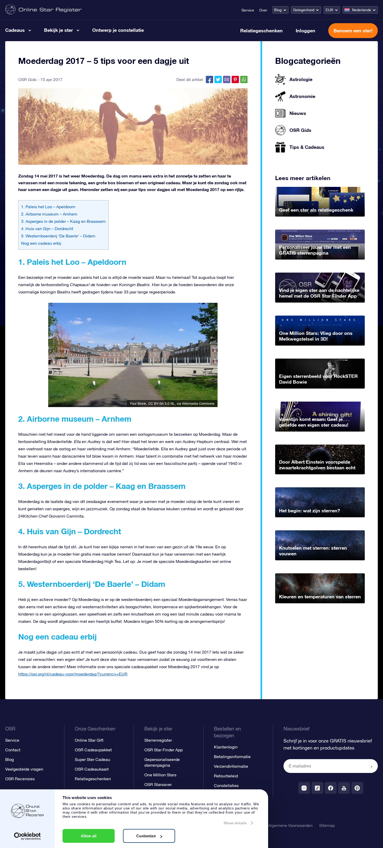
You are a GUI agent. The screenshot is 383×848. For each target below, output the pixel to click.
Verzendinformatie (231, 766)
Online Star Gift (89, 740)
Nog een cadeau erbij (41, 243)
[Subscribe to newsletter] (371, 766)
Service (248, 10)
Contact (12, 749)
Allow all (88, 836)
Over (263, 10)
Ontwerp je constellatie (118, 30)
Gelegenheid (303, 10)
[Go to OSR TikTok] (317, 788)
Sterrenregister (158, 740)
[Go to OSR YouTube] (344, 788)
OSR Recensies (20, 778)
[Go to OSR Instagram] (304, 788)
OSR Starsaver (158, 784)
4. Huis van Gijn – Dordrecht (47, 228)
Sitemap (327, 825)
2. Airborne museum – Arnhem (49, 214)
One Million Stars (160, 774)
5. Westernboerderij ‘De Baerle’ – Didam (58, 235)
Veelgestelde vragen (24, 769)
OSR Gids (27, 79)
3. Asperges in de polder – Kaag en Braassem (63, 221)
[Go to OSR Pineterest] (357, 788)
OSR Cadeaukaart (92, 769)
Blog (278, 10)
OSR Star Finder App (163, 749)
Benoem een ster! (353, 30)
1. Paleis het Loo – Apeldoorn (48, 206)
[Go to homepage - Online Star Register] (43, 9)
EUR (329, 10)
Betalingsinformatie (232, 756)
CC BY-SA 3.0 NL (161, 403)
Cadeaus (15, 30)
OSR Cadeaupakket (93, 749)
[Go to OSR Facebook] (331, 788)
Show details (235, 823)
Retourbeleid (226, 775)
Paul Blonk (138, 403)
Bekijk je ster (58, 30)
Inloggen (305, 30)
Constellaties (226, 785)
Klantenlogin (226, 747)
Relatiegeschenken (261, 30)
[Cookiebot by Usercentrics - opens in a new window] (27, 836)
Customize (146, 836)
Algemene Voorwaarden (290, 825)
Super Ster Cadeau (92, 759)
